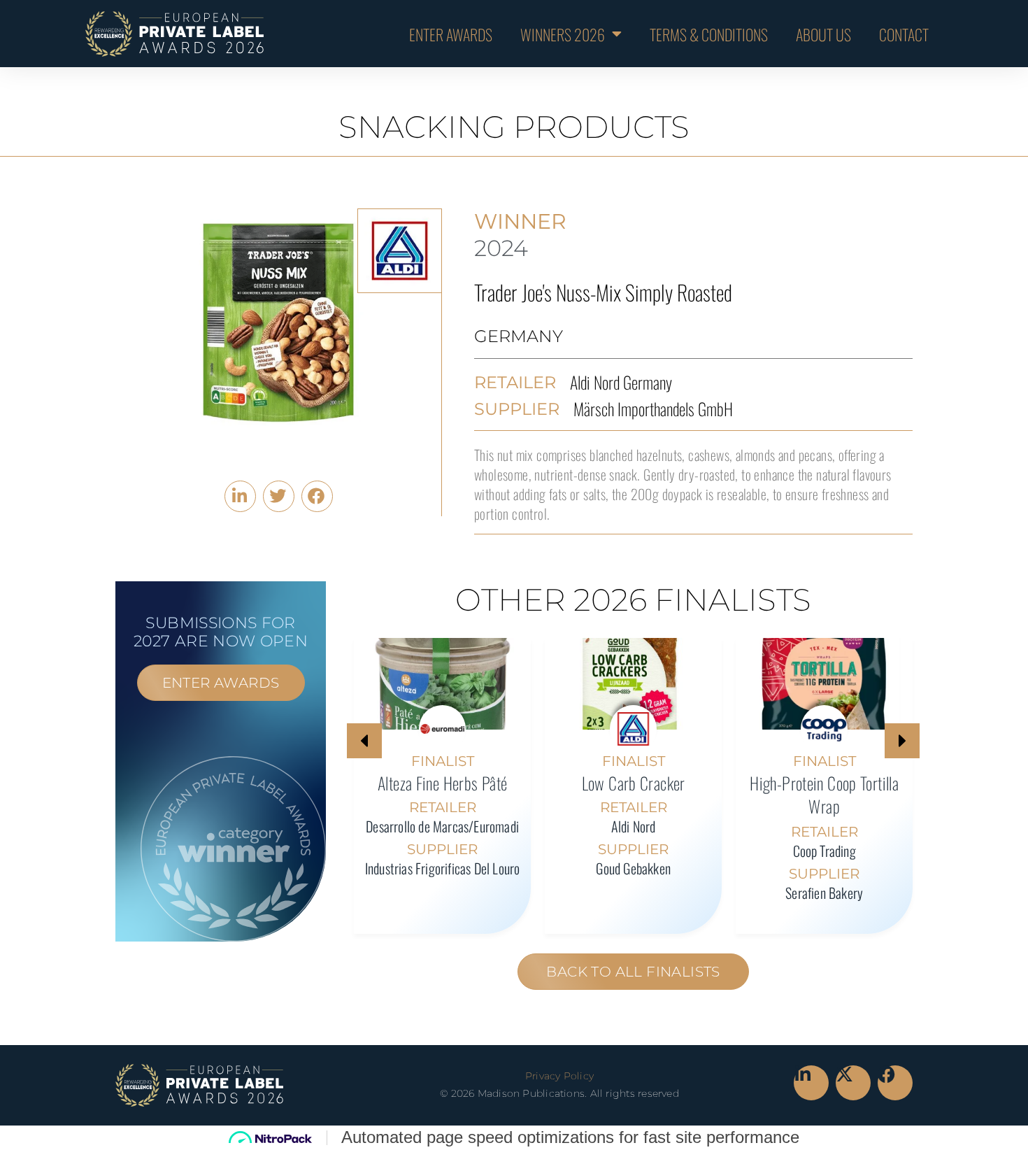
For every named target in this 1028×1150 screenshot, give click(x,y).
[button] (240, 496)
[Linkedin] (811, 1082)
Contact (904, 33)
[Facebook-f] (895, 1082)
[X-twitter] (853, 1082)
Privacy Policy (559, 1076)
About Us (823, 33)
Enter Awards (450, 33)
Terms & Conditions (709, 33)
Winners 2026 (562, 33)
